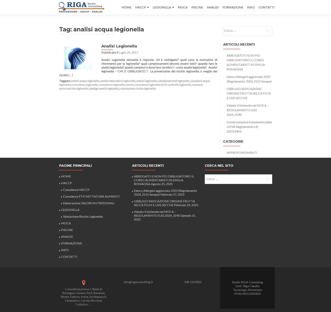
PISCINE (197, 7)
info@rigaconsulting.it (138, 282)
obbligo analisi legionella (104, 88)
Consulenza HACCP (76, 189)
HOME (126, 7)
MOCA (183, 7)
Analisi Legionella (119, 46)
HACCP (140, 7)
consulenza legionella (85, 84)
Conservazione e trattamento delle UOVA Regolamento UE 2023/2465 (249, 126)
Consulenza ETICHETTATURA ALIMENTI (91, 196)
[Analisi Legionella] (78, 58)
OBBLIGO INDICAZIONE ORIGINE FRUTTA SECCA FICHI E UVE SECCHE (249, 93)
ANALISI (213, 7)
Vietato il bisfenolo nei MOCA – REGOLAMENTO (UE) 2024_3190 (248, 110)
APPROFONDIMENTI (242, 152)
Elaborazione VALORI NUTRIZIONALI (89, 203)
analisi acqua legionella (85, 80)
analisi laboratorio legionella (117, 80)
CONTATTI (267, 7)
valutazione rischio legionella (138, 88)
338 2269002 (193, 282)
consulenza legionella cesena (116, 84)
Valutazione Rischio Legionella (83, 216)
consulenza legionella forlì (150, 84)
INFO (251, 7)
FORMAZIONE (232, 7)
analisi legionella (146, 80)
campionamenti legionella (173, 80)
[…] (71, 75)
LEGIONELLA (162, 7)
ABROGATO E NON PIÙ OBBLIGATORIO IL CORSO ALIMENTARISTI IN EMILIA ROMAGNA (164, 180)
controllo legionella (179, 84)
